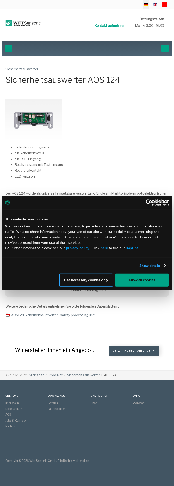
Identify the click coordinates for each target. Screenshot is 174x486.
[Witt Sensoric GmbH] (23, 23)
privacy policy (77, 248)
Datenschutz (13, 408)
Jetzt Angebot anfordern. (134, 350)
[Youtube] (164, 4)
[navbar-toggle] (8, 48)
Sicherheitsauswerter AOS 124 (62, 80)
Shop (94, 403)
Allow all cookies (141, 280)
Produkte (56, 375)
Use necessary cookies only (86, 280)
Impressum (12, 403)
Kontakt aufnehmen (110, 25)
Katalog (53, 403)
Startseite (37, 375)
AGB (8, 414)
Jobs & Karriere (15, 420)
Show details (149, 265)
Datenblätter (56, 408)
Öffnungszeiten (152, 19)
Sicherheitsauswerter (83, 375)
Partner (10, 426)
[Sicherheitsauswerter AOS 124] (33, 120)
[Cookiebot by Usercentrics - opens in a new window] (149, 202)
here (105, 248)
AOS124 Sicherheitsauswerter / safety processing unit (53, 315)
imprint (132, 248)
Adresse (138, 403)
